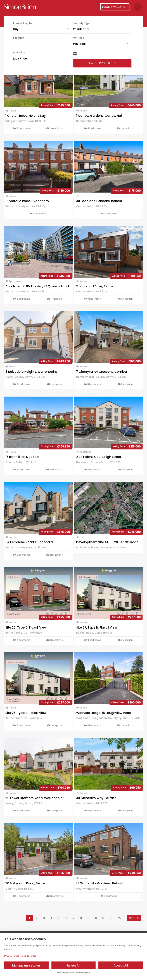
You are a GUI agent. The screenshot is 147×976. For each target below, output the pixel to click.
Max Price (19, 52)
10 (95, 918)
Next (132, 918)
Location (18, 38)
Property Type (82, 23)
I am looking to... (23, 23)
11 (103, 918)
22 (119, 918)
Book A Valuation (114, 7)
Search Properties (102, 63)
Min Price (78, 38)
